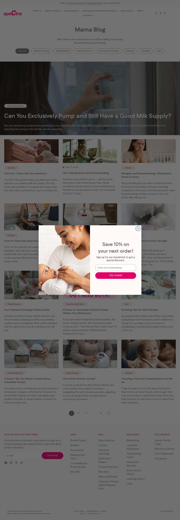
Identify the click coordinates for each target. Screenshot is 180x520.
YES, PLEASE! (115, 275)
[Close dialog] (138, 228)
